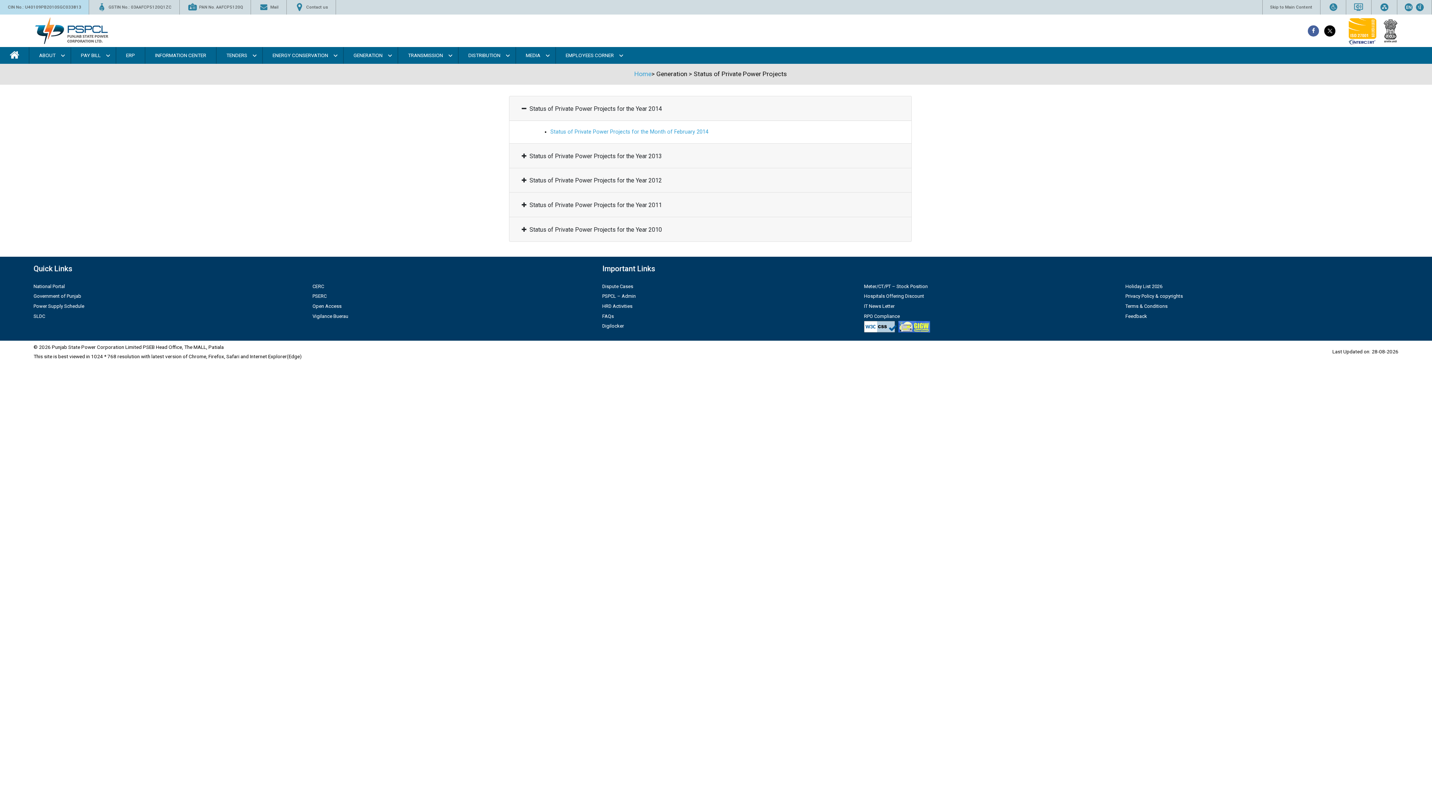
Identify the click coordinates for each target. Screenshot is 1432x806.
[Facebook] (1313, 31)
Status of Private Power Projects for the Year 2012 (596, 180)
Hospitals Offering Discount (894, 296)
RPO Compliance (882, 316)
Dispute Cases (617, 286)
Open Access (327, 306)
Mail (274, 7)
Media (533, 55)
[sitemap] (1384, 7)
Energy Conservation (300, 55)
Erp (130, 55)
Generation (368, 55)
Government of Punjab (57, 296)
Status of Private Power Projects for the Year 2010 (596, 229)
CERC (318, 286)
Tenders (236, 55)
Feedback (1136, 316)
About (47, 55)
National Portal (49, 286)
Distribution (484, 55)
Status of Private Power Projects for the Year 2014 (596, 108)
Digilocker (613, 326)
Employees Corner (590, 55)
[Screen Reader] (1358, 7)
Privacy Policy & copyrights (1154, 296)
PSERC (320, 296)
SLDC (39, 316)
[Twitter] (1329, 31)
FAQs (608, 316)
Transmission (425, 55)
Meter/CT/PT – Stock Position (896, 286)
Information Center (180, 55)
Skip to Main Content (1291, 7)
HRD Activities (617, 306)
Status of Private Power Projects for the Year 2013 (596, 156)
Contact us (317, 7)
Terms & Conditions (1146, 306)
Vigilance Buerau (330, 316)
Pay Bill (91, 55)
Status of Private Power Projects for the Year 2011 (596, 205)
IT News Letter (879, 306)
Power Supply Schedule (59, 306)
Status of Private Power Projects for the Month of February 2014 (629, 132)
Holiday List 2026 (1143, 286)
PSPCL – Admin (619, 296)
